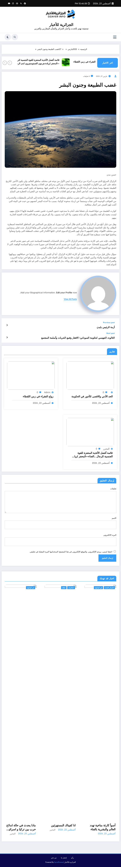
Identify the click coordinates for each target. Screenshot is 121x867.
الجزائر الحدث (109, 588)
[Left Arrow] (10, 63)
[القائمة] (114, 37)
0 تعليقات (86, 76)
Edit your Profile (64, 292)
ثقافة (63, 588)
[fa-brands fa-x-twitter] (21, 3)
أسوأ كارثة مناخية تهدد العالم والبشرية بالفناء (102, 827)
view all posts (70, 299)
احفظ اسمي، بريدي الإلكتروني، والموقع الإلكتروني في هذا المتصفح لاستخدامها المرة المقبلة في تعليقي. (70, 551)
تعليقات (113, 488)
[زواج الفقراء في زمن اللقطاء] (31, 375)
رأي (72, 858)
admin (47, 392)
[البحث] (15, 37)
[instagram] (13, 3)
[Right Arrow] (5, 63)
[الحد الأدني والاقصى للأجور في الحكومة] (90, 375)
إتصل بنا (64, 858)
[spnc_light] (8, 37)
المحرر (106, 448)
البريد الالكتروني (109, 535)
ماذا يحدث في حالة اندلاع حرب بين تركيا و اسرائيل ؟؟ (21, 827)
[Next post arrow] (7, 337)
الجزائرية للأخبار (61, 24)
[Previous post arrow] (7, 325)
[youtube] (9, 3)
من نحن (54, 858)
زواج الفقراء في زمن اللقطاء (92, 61)
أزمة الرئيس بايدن (106, 327)
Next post (110, 333)
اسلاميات (71, 588)
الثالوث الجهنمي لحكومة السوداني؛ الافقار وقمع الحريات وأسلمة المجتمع (78, 338)
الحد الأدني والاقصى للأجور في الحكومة (92, 396)
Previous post (109, 322)
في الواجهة (30, 588)
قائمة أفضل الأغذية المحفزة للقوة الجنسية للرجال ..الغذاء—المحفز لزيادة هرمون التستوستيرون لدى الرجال (38, 62)
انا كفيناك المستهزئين (63, 825)
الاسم (114, 518)
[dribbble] (17, 3)
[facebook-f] (24, 3)
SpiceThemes (58, 862)
